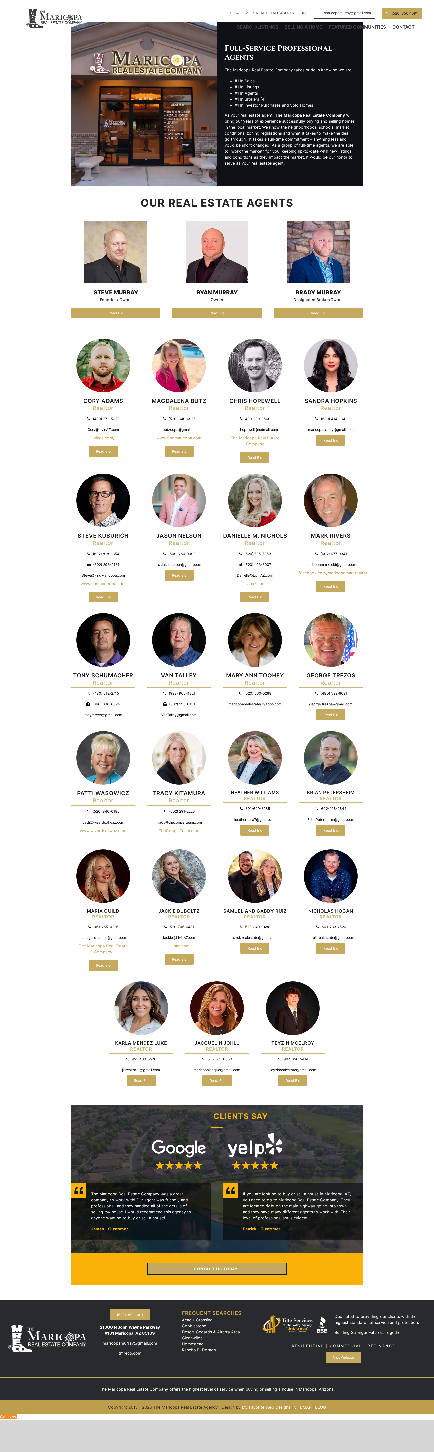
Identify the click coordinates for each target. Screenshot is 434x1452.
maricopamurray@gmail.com (130, 1343)
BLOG (320, 1407)
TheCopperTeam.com (179, 830)
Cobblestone (194, 1325)
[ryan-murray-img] (217, 222)
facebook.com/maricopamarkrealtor (333, 572)
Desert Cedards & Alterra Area (211, 1331)
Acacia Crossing (197, 1319)
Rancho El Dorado (199, 1349)
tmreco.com (130, 1353)
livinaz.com (255, 583)
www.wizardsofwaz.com (103, 830)
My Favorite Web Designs (266, 1407)
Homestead (193, 1343)
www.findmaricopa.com (178, 437)
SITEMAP (302, 1407)
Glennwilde (192, 1337)
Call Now (8, 1416)
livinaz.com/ (103, 437)
